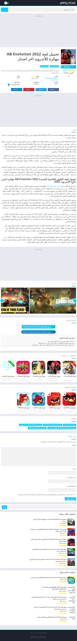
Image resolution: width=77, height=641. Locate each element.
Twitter (41, 89)
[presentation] (74, 301)
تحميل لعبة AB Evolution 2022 (52, 425)
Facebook (52, 89)
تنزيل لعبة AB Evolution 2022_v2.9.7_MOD (37, 327)
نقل (68, 76)
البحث (4, 507)
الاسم (74, 469)
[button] (4, 10)
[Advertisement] (38, 31)
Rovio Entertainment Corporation (52, 79)
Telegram (15, 89)
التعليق (73, 445)
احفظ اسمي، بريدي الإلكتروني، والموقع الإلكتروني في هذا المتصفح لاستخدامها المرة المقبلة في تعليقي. (46, 494)
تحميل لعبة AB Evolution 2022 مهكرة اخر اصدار (61, 428)
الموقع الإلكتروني (71, 486)
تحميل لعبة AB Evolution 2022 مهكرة (30, 425)
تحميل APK (67, 67)
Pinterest (28, 89)
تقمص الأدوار (44, 66)
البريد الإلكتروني (71, 477)
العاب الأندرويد (49, 50)
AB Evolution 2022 (54, 186)
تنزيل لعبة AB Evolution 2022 (37, 428)
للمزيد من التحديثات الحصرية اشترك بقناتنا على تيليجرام (37, 332)
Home (56, 50)
